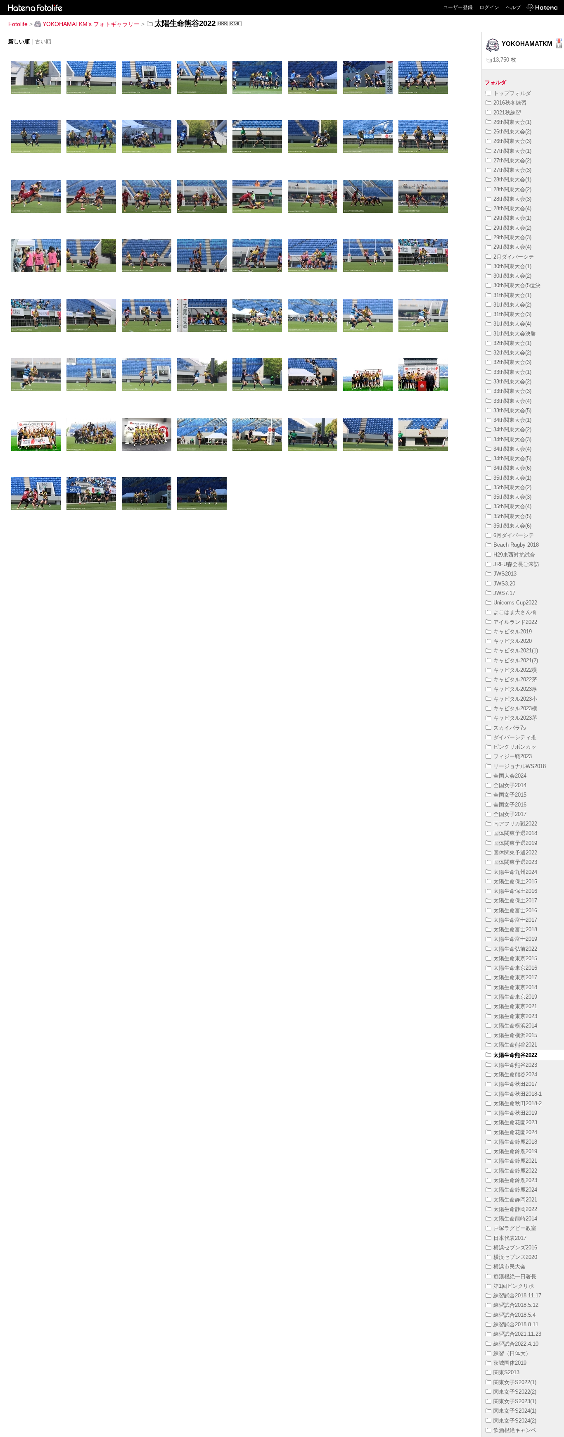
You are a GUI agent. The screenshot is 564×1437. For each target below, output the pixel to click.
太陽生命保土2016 (515, 891)
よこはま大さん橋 (514, 612)
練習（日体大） (512, 1353)
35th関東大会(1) (512, 478)
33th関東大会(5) (512, 410)
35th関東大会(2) (512, 487)
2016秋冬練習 (509, 103)
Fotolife (18, 24)
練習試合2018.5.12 (515, 1305)
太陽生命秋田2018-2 (517, 1103)
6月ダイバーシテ (513, 535)
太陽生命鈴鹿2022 (515, 1171)
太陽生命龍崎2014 (515, 1219)
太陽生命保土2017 (515, 900)
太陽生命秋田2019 (515, 1113)
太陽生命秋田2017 (515, 1084)
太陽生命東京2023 (515, 1016)
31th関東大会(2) (512, 305)
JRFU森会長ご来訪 (516, 564)
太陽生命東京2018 (515, 987)
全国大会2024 (509, 776)
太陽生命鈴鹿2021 (515, 1161)
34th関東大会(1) (512, 420)
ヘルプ (513, 7)
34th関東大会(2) (512, 429)
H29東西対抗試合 (514, 555)
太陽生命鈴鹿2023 (515, 1180)
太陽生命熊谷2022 (515, 1055)
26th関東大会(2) (512, 131)
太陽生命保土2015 (515, 881)
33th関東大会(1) (512, 372)
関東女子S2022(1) (514, 1382)
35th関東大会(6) (512, 526)
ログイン (489, 7)
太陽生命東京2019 (515, 997)
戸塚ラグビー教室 (514, 1228)
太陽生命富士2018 (515, 929)
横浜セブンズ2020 (515, 1257)
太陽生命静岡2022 (515, 1209)
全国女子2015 (509, 795)
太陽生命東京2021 (515, 1006)
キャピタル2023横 (515, 708)
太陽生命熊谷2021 (515, 1045)
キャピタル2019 (512, 631)
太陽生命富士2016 (515, 910)
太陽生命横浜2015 (515, 1035)
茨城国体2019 (509, 1363)
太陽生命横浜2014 (515, 1026)
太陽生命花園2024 (515, 1132)
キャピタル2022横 (515, 670)
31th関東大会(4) (512, 324)
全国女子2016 (509, 805)
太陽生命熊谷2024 (515, 1074)
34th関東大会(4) (512, 449)
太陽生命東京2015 (515, 958)
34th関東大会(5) (512, 458)
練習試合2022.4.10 (515, 1344)
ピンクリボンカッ (514, 747)
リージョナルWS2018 (519, 766)
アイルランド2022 (515, 622)
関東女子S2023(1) (514, 1401)
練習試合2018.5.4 (514, 1315)
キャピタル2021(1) (515, 650)
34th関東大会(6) (512, 468)
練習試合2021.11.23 (517, 1334)
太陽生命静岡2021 (515, 1200)
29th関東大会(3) (512, 237)
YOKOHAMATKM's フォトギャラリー (91, 24)
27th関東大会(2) (512, 160)
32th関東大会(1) (512, 343)
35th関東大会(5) (512, 516)
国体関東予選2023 (515, 862)
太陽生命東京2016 (515, 968)
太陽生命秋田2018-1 (517, 1094)
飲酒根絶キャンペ (514, 1430)
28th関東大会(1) (512, 179)
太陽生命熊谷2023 (515, 1065)
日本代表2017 (509, 1238)
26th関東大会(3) (512, 141)
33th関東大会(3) (512, 391)
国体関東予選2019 (515, 843)
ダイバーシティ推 (514, 737)
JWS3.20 (504, 584)
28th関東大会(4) (512, 208)
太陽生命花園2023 (515, 1122)
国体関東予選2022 (515, 852)
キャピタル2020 (512, 641)
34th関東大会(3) (512, 439)
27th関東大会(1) (512, 151)
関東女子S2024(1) (514, 1411)
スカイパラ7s (509, 728)
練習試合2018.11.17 (517, 1295)
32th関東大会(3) (512, 362)
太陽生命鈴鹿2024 (515, 1190)
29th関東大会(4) (512, 247)
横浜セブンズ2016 (515, 1247)
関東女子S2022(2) (514, 1392)
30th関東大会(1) (512, 266)
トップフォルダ (512, 93)
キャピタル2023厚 (515, 689)
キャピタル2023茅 (515, 718)
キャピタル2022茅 (515, 679)
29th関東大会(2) (512, 228)
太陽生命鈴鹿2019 (515, 1151)
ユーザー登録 (458, 7)
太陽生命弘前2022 (515, 949)
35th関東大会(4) (512, 506)
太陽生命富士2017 (515, 920)
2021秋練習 (507, 112)
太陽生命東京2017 (515, 977)
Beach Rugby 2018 (516, 545)
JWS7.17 (504, 593)
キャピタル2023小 (515, 699)
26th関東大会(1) (512, 122)
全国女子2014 (509, 785)
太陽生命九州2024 (515, 872)
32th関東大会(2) (512, 353)
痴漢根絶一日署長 (514, 1276)
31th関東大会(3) (512, 314)
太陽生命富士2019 (515, 939)
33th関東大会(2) (512, 381)
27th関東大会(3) (512, 170)
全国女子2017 (509, 814)
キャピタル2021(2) (515, 660)
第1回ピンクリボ (513, 1286)
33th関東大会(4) (512, 401)
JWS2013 (505, 574)
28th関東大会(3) (512, 199)
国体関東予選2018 (515, 833)
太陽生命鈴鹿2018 (515, 1142)
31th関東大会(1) (512, 295)
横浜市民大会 (509, 1266)
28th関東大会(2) (512, 189)
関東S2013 (506, 1372)
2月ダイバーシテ (513, 257)
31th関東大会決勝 (514, 334)
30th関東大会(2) (512, 276)
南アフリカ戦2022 (515, 824)
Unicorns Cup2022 (515, 603)
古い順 (43, 41)
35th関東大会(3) (512, 497)
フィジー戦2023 (512, 756)
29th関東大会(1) (512, 218)
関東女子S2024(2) (514, 1421)
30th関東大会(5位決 (516, 285)
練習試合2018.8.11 (515, 1324)
